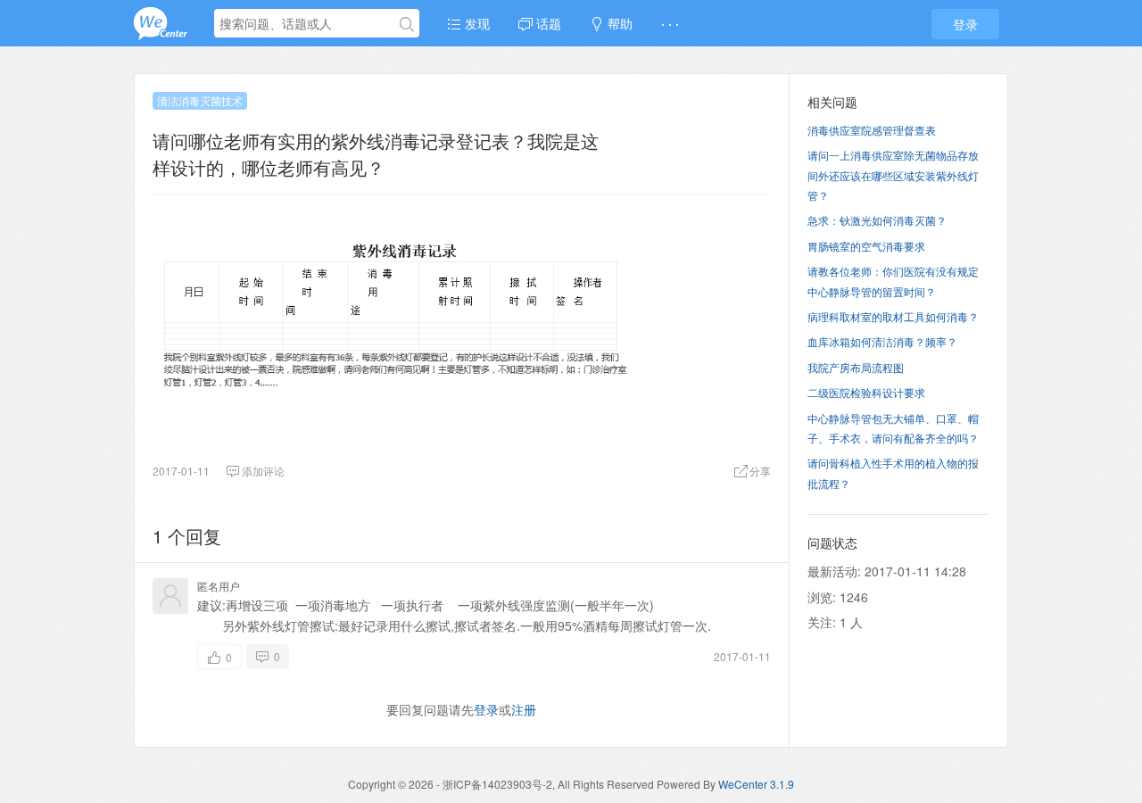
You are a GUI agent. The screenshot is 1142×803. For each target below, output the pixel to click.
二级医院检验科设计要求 (866, 392)
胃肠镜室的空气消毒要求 (866, 245)
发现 (475, 23)
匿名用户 (218, 585)
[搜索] (407, 24)
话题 (547, 23)
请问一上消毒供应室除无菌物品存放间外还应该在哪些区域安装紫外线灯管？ (893, 175)
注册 (523, 709)
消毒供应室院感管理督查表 (871, 129)
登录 (965, 24)
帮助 (618, 23)
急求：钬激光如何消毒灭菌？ (877, 220)
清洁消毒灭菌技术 (200, 100)
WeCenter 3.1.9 (756, 783)
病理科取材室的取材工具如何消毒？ (893, 316)
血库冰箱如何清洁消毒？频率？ (882, 341)
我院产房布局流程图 (855, 367)
